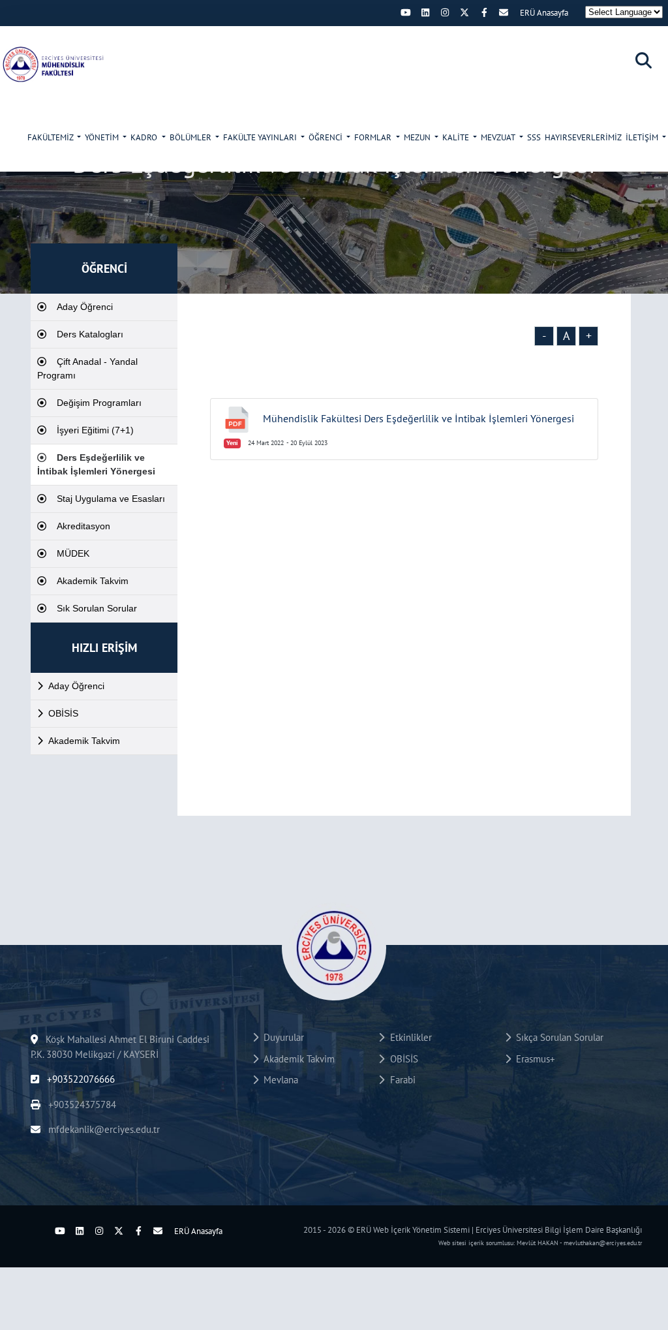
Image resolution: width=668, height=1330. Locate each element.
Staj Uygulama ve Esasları (111, 498)
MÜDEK (73, 553)
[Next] (386, 12)
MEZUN (418, 137)
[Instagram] (444, 12)
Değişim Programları (99, 402)
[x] (464, 12)
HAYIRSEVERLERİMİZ (583, 137)
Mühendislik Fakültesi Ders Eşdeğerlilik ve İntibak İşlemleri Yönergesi (418, 418)
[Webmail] (503, 12)
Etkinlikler (408, 1037)
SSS (534, 137)
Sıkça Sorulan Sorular (557, 1037)
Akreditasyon (83, 526)
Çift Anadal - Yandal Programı (87, 368)
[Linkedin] (425, 12)
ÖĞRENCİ (326, 137)
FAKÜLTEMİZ (51, 137)
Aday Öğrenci (85, 307)
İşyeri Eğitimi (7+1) (95, 430)
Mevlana (278, 1080)
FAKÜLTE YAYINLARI (261, 137)
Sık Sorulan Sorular (97, 608)
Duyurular (281, 1037)
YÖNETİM (103, 137)
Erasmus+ (533, 1059)
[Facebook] (484, 12)
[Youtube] (405, 12)
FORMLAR (373, 137)
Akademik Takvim (93, 581)
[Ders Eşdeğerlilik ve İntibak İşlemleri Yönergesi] (52, 64)
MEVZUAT (499, 137)
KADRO (144, 137)
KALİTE (456, 137)
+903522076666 (79, 1079)
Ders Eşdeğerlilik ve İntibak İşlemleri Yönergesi (96, 464)
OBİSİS (63, 713)
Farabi (400, 1080)
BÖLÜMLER (191, 137)
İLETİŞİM (643, 137)
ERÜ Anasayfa (544, 12)
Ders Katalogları (90, 334)
